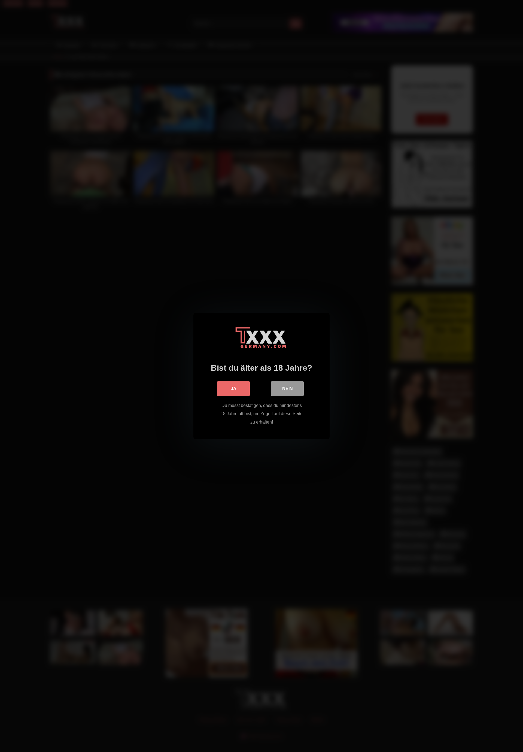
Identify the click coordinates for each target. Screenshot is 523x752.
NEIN (287, 388)
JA (233, 388)
